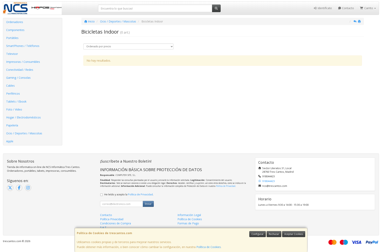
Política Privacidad (111, 219)
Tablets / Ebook (16, 101)
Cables (10, 85)
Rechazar (274, 234)
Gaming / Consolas (18, 77)
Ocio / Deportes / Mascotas (24, 133)
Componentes (15, 30)
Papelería (12, 125)
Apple (9, 141)
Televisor (12, 54)
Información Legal (189, 215)
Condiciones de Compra (115, 223)
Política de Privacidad (225, 186)
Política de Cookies (208, 247)
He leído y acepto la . (128, 194)
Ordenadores (14, 22)
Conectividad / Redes (19, 70)
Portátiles (12, 38)
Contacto (347, 8)
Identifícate (324, 8)
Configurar (257, 234)
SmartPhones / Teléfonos (22, 46)
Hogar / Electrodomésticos (23, 117)
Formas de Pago (188, 223)
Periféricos (13, 93)
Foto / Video (14, 109)
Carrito (368, 8)
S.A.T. (103, 227)
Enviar (148, 203)
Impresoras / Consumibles (23, 62)
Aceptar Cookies (293, 234)
